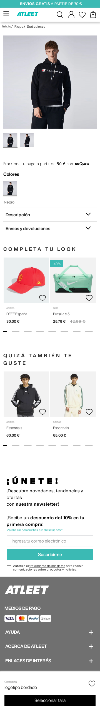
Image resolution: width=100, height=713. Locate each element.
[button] (60, 15)
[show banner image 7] (76, 331)
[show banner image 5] (52, 331)
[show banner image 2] (15, 331)
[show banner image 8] (88, 331)
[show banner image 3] (27, 331)
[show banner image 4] (40, 331)
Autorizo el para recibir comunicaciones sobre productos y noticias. (48, 567)
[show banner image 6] (64, 331)
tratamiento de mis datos (47, 565)
